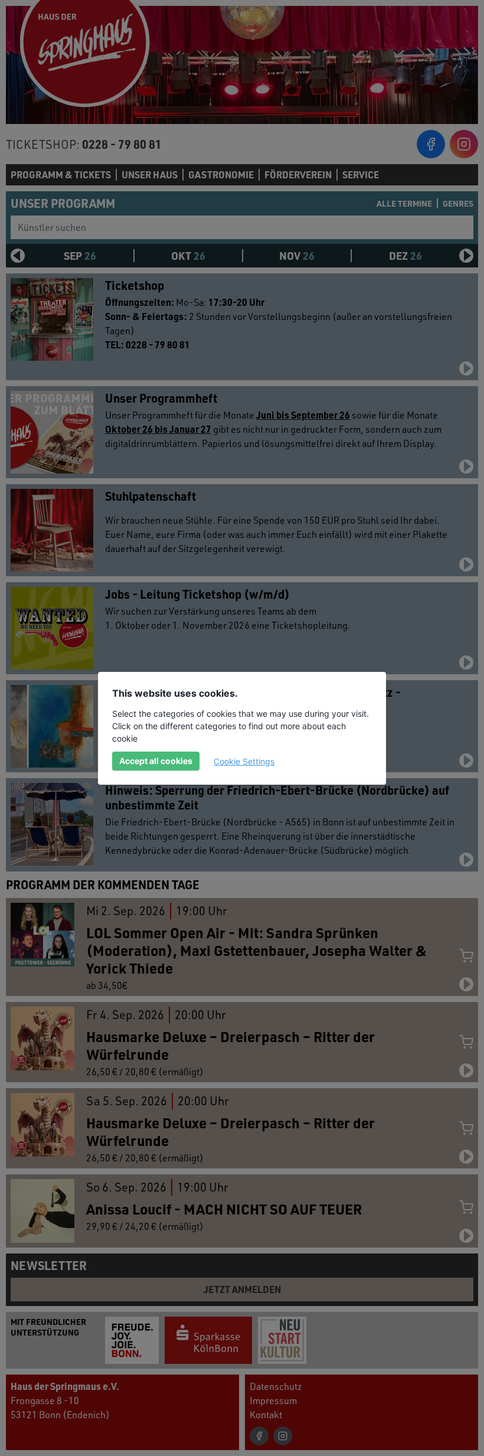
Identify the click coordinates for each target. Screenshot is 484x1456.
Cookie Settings (244, 761)
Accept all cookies (155, 761)
